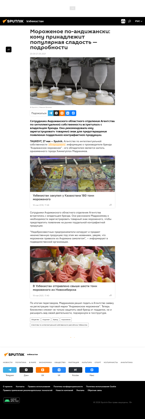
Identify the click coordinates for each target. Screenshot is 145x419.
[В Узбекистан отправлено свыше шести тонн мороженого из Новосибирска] (72, 264)
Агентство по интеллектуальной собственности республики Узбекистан (59, 325)
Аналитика (127, 362)
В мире (32, 362)
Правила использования (39, 386)
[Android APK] (11, 400)
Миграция (73, 362)
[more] (110, 205)
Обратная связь (95, 390)
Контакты (20, 386)
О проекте (7, 386)
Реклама (80, 390)
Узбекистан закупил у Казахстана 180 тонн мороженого (63, 197)
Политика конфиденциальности (68, 386)
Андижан (46, 319)
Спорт (98, 362)
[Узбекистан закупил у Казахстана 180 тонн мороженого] (72, 174)
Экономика (45, 362)
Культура (87, 362)
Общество (35, 319)
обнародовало (57, 144)
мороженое (65, 319)
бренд (55, 319)
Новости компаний (64, 390)
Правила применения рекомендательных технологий (27, 390)
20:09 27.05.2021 (38, 53)
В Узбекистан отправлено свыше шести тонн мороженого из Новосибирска (65, 287)
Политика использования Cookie (101, 386)
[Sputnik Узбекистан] (13, 23)
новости (7, 362)
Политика (20, 362)
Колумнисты (111, 362)
